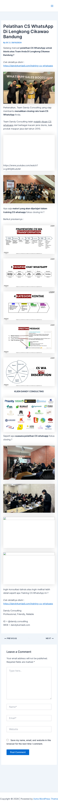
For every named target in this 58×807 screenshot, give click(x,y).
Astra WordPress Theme (45, 799)
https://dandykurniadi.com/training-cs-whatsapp (28, 65)
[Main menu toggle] (52, 6)
